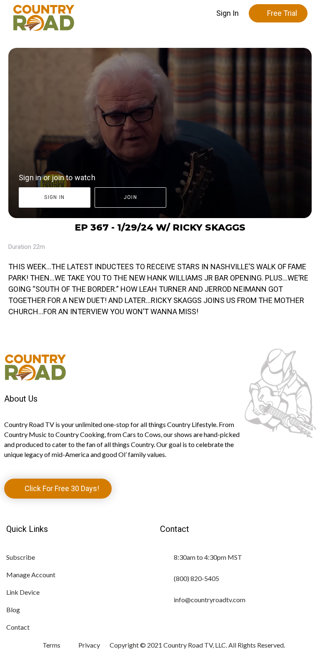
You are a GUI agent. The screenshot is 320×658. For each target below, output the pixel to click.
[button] (227, 13)
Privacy (89, 645)
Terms (51, 645)
